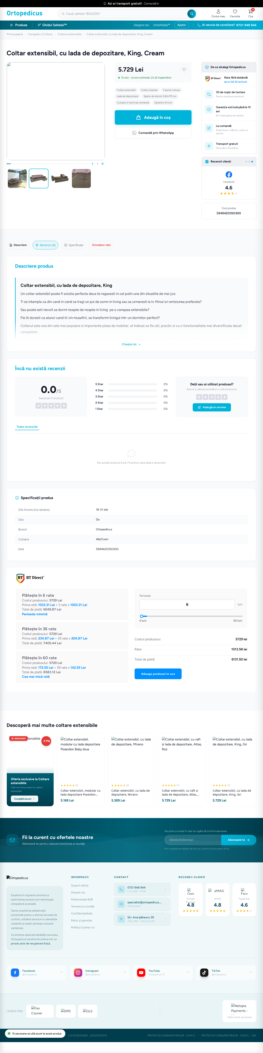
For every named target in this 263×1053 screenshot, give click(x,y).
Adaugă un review (214, 407)
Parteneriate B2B (82, 899)
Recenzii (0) (47, 245)
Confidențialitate (81, 913)
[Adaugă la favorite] (184, 69)
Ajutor (181, 25)
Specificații (76, 245)
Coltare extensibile (70, 34)
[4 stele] (218, 397)
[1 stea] (199, 397)
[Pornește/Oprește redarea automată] (102, 163)
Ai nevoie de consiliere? (229, 25)
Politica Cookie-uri (83, 927)
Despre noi (141, 25)
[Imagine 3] (60, 178)
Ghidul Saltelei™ (54, 25)
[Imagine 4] (81, 178)
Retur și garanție (81, 920)
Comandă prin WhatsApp (156, 133)
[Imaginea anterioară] (7, 178)
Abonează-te (236, 840)
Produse (21, 25)
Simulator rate (101, 245)
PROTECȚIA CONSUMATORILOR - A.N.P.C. (172, 1035)
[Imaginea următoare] (104, 178)
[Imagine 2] (38, 178)
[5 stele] (224, 397)
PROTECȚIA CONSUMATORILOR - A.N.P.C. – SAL (228, 1035)
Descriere (20, 245)
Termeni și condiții (82, 906)
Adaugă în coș (157, 117)
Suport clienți (79, 885)
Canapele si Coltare (40, 34)
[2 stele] (205, 397)
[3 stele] (212, 397)
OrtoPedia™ (161, 25)
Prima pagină (15, 34)
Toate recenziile (27, 427)
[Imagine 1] (17, 178)
